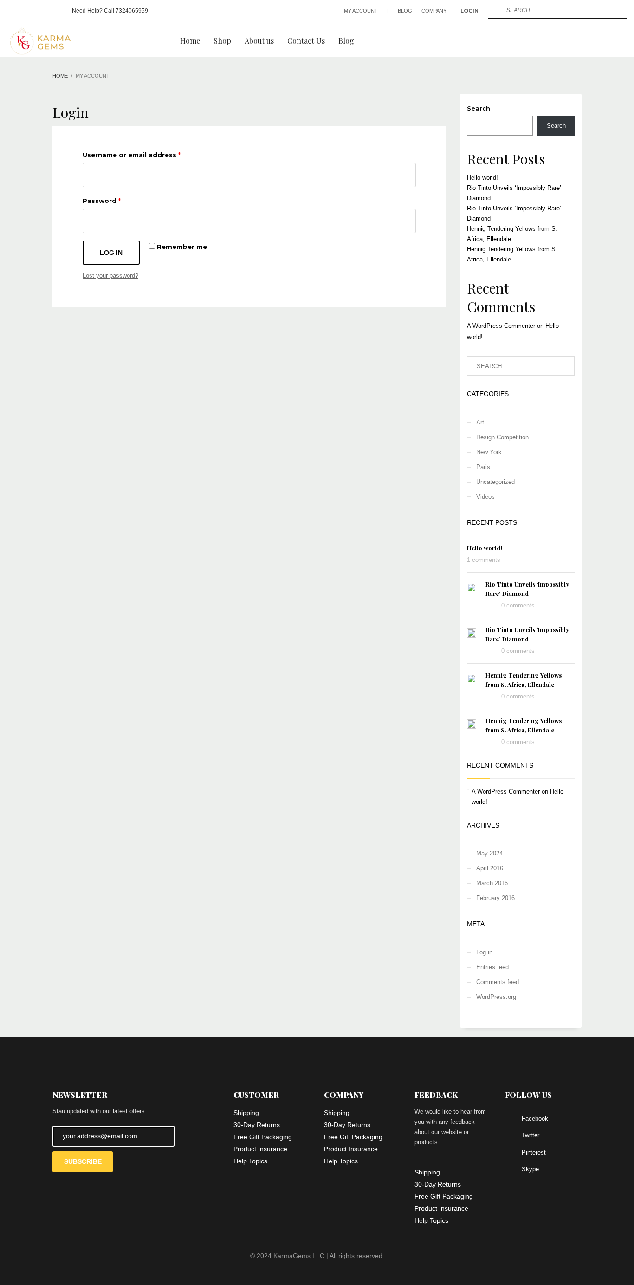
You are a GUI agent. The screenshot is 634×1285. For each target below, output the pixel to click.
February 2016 (495, 897)
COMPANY (433, 10)
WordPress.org (496, 996)
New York (489, 452)
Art (480, 422)
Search (478, 108)
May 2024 (489, 853)
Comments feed (497, 981)
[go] (493, 10)
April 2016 (489, 868)
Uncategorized (495, 481)
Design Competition (502, 437)
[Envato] (56, 11)
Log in (111, 252)
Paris (483, 466)
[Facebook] (14, 11)
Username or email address (132, 154)
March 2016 (492, 883)
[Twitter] (28, 11)
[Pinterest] (42, 11)
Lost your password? (110, 275)
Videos (485, 496)
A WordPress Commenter (501, 325)
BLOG (405, 10)
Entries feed (492, 967)
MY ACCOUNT (361, 10)
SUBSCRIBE (83, 1161)
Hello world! (482, 177)
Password (102, 200)
